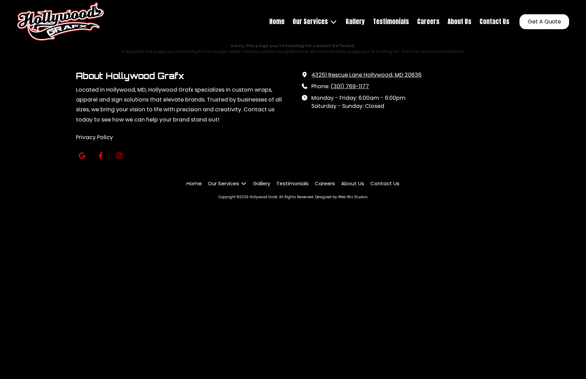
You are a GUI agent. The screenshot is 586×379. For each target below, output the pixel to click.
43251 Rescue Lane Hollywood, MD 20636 (366, 75)
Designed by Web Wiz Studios (341, 197)
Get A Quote (544, 21)
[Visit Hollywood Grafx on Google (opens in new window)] (82, 156)
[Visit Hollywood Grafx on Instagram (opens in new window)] (119, 156)
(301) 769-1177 (350, 86)
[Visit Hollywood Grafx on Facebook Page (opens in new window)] (100, 156)
